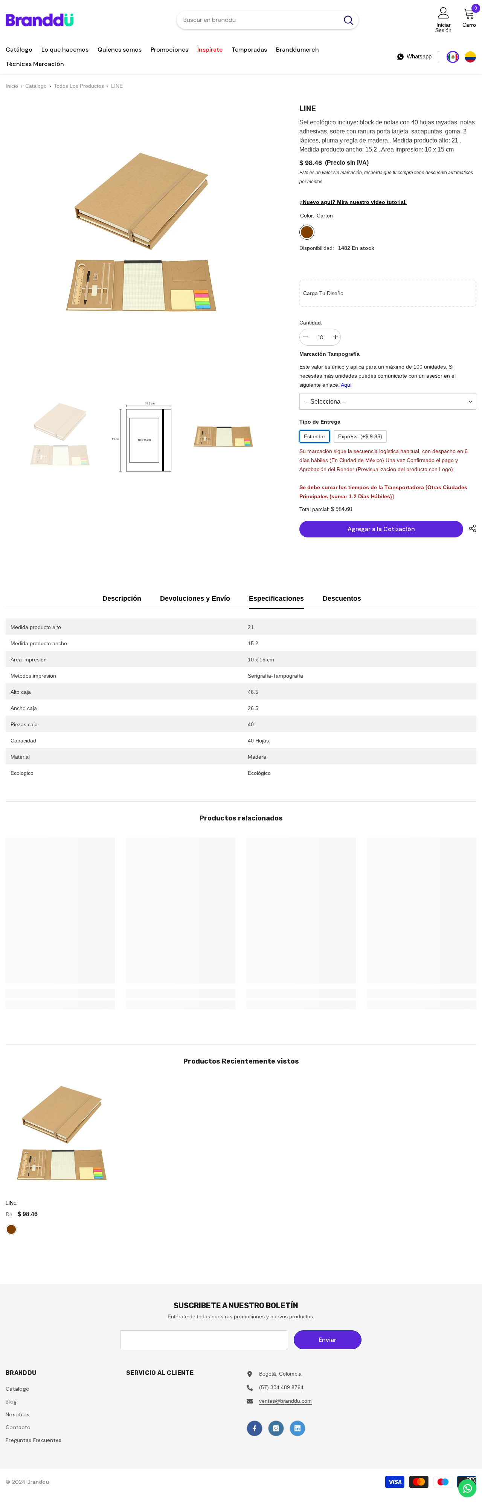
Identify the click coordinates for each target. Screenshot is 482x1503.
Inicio (12, 86)
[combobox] (258, 20)
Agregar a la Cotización (381, 529)
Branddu (38, 1482)
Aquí (346, 385)
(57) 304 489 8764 (281, 1387)
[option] (60, 437)
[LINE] (62, 1137)
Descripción (121, 598)
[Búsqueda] (267, 20)
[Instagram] (276, 1428)
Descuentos (342, 598)
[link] (60, 993)
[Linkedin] (297, 1428)
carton (11, 1229)
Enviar (328, 1340)
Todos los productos (79, 86)
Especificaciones (276, 598)
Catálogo (36, 86)
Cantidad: (310, 323)
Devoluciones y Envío (195, 598)
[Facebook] (254, 1428)
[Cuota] (469, 528)
